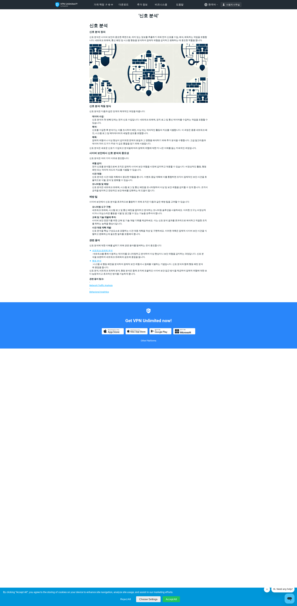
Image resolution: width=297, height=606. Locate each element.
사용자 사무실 (233, 4)
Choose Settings (148, 599)
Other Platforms (148, 340)
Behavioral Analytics (99, 292)
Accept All (171, 599)
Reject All (125, 599)
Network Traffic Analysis (101, 285)
